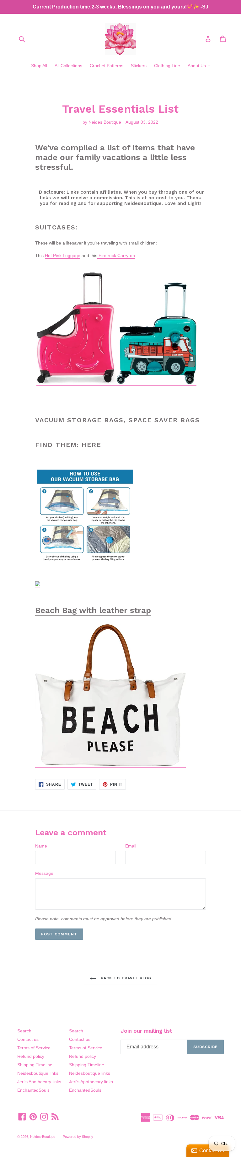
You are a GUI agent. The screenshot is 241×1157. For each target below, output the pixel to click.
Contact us (28, 1039)
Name (41, 845)
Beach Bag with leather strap (93, 610)
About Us (200, 65)
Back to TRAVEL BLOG (125, 978)
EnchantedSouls (33, 1090)
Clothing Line (167, 65)
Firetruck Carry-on (116, 255)
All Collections (68, 65)
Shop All (39, 65)
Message (44, 873)
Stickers (139, 65)
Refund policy (30, 1056)
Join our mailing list (146, 1031)
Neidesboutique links (37, 1073)
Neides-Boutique (42, 1136)
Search (24, 1030)
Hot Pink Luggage (62, 255)
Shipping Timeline (34, 1064)
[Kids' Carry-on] (76, 383)
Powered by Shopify (78, 1136)
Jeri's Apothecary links (39, 1081)
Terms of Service (34, 1047)
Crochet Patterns (106, 65)
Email (130, 845)
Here (91, 445)
